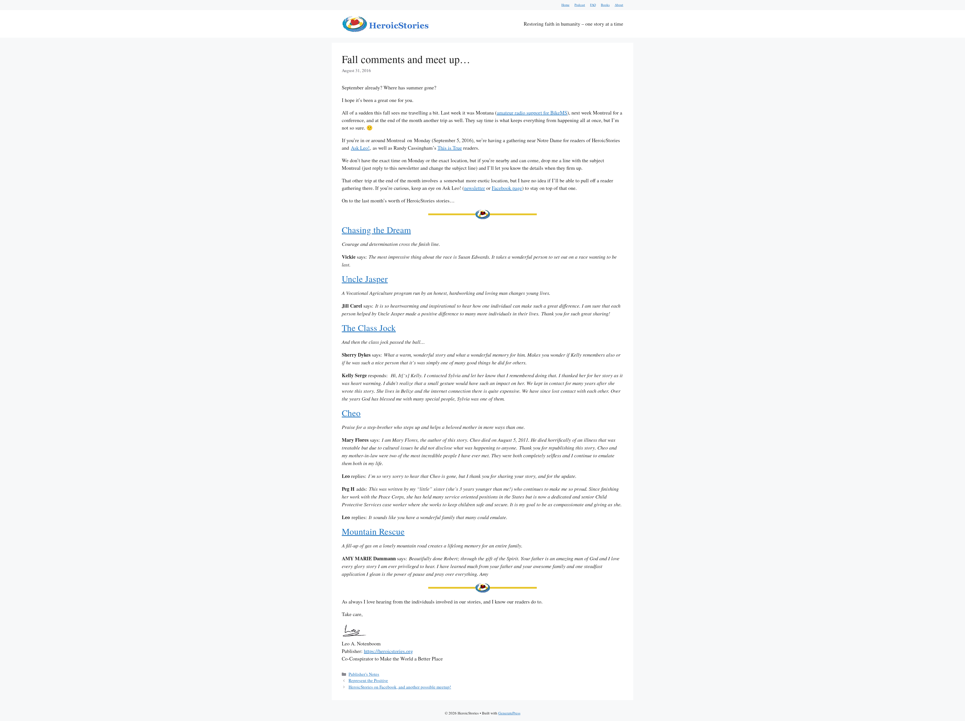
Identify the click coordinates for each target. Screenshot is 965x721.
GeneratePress (509, 712)
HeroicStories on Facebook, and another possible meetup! (400, 687)
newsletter (474, 188)
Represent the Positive (368, 680)
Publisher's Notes (364, 674)
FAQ (593, 5)
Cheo (351, 413)
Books (605, 5)
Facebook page (507, 188)
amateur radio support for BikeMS (532, 112)
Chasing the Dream (376, 230)
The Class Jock (369, 328)
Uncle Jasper (365, 279)
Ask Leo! (360, 147)
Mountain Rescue (373, 531)
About (619, 5)
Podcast (579, 5)
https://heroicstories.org (388, 651)
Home (565, 5)
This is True (450, 147)
